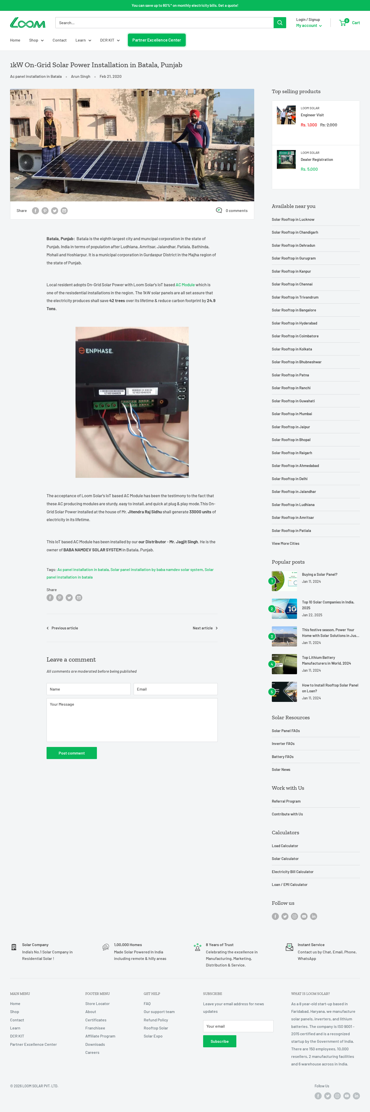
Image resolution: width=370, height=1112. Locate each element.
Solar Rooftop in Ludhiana (293, 504)
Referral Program (286, 801)
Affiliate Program (100, 1035)
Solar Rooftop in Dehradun (293, 245)
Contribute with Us (287, 814)
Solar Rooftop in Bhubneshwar (297, 362)
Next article (203, 628)
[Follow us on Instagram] (294, 916)
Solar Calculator (285, 858)
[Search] (280, 22)
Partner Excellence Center (157, 40)
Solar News (281, 769)
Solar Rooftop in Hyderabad (294, 323)
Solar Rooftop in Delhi (290, 478)
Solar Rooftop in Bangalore (294, 310)
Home (15, 40)
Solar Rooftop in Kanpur (291, 271)
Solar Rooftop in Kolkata (292, 349)
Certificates (95, 1019)
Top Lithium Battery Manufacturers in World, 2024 (326, 660)
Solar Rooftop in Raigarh (292, 452)
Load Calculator (285, 845)
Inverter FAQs (283, 743)
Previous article (65, 628)
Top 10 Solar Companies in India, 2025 (328, 605)
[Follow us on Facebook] (275, 916)
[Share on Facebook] (35, 210)
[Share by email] (64, 210)
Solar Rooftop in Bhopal (291, 439)
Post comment (72, 752)
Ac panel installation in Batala (36, 76)
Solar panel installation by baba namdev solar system (156, 569)
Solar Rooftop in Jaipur (291, 426)
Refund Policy (156, 1019)
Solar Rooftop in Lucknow (293, 219)
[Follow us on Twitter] (284, 916)
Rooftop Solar (156, 1027)
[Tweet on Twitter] (54, 210)
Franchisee (95, 1027)
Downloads (95, 1044)
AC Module (185, 284)
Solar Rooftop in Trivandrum (295, 297)
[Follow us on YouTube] (304, 916)
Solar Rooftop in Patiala (291, 530)
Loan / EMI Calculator (290, 884)
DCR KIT (107, 40)
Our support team (159, 1011)
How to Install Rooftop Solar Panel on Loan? (330, 688)
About (90, 1011)
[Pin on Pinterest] (45, 210)
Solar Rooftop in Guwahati (293, 401)
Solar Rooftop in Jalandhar (294, 491)
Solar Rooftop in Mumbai (292, 413)
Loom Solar (310, 108)
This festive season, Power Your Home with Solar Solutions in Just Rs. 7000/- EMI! (330, 633)
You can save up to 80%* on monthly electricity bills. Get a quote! (185, 5)
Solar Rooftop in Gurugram (294, 258)
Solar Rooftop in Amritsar (293, 517)
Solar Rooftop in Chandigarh (295, 232)
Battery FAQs (282, 756)
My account (307, 25)
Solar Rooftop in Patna (290, 375)
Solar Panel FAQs (286, 730)
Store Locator (97, 1003)
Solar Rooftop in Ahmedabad (295, 465)
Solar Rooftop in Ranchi (291, 387)
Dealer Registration (317, 159)
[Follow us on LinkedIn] (313, 916)
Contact (60, 40)
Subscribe (220, 1041)
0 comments (237, 210)
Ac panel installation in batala (83, 569)
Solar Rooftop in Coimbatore (295, 336)
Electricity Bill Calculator (293, 871)
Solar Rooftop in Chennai (292, 284)
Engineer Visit (312, 115)
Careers (92, 1052)
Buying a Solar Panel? (320, 574)
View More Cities (285, 543)
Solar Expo (153, 1035)
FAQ (147, 1003)
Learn (81, 40)
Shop (33, 40)
